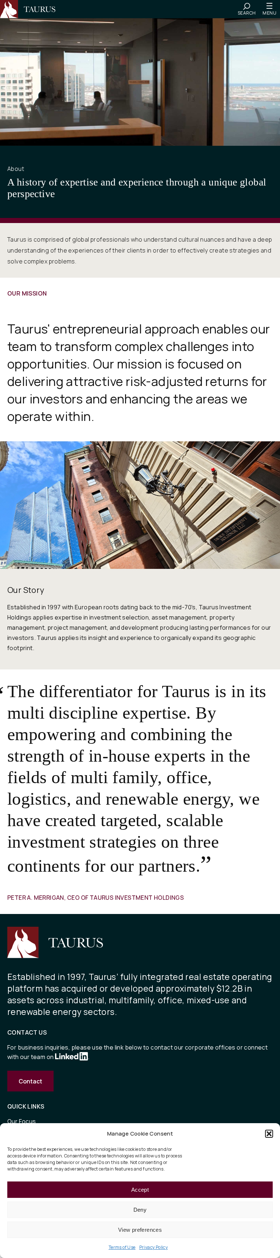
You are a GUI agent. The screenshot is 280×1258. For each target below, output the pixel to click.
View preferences (140, 1230)
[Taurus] (31, 9)
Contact (30, 1081)
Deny (140, 1210)
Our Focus (21, 1121)
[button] (269, 1133)
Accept (140, 1190)
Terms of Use (122, 1247)
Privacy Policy (153, 1247)
